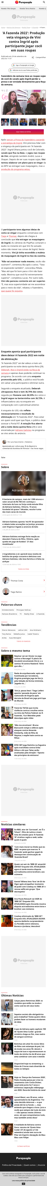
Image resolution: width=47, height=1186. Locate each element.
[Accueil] (23, 2)
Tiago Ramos (16, 592)
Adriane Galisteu (23, 430)
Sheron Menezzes (9, 630)
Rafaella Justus (19, 634)
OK (23, 1184)
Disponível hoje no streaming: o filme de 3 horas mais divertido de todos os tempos (29, 1066)
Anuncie (41, 1165)
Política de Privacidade (12, 1165)
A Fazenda (40, 614)
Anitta (4, 638)
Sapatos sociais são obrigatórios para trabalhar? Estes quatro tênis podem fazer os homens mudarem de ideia (30, 1018)
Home (3, 27)
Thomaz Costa (17, 580)
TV (21, 614)
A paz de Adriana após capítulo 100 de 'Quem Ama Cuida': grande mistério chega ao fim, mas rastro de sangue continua (30, 1033)
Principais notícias (24, 610)
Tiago (4, 236)
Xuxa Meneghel (15, 638)
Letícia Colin (22, 630)
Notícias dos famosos (13, 27)
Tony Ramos (6, 634)
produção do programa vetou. (15, 169)
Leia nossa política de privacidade (23, 1181)
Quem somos (30, 1165)
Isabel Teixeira (33, 634)
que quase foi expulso (11, 291)
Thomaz (12, 236)
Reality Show (26, 27)
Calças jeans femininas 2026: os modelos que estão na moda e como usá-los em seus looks (28, 1003)
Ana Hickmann (35, 630)
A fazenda (35, 27)
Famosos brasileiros (9, 614)
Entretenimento (8, 610)
